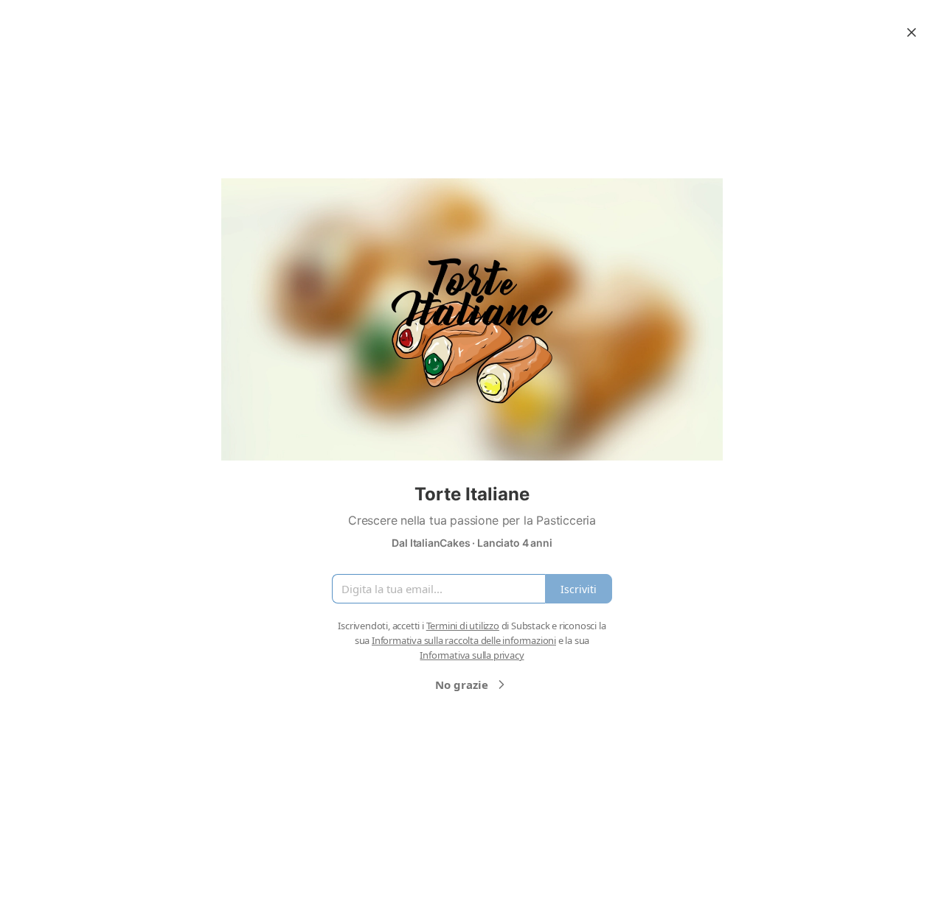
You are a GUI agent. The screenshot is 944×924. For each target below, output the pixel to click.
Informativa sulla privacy (472, 655)
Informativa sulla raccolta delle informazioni (464, 640)
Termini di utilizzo (462, 625)
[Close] (911, 32)
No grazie (461, 684)
